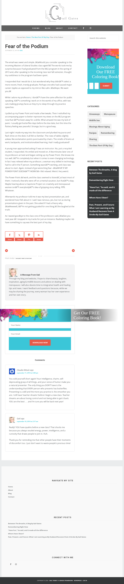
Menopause (109, 114)
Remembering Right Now (101, 180)
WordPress (78, 580)
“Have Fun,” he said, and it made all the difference (28, 530)
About (10, 490)
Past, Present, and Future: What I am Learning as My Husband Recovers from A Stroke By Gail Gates (47, 537)
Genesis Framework (66, 580)
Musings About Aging (99, 126)
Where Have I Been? (98, 197)
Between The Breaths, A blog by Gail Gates (24, 523)
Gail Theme (53, 580)
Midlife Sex (94, 120)
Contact (11, 497)
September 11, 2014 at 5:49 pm (27, 373)
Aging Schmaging (62, 13)
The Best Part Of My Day (24, 258)
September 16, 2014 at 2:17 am (27, 421)
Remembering (107, 133)
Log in (85, 580)
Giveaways (94, 114)
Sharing (93, 139)
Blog (10, 493)
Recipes (93, 133)
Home (10, 487)
